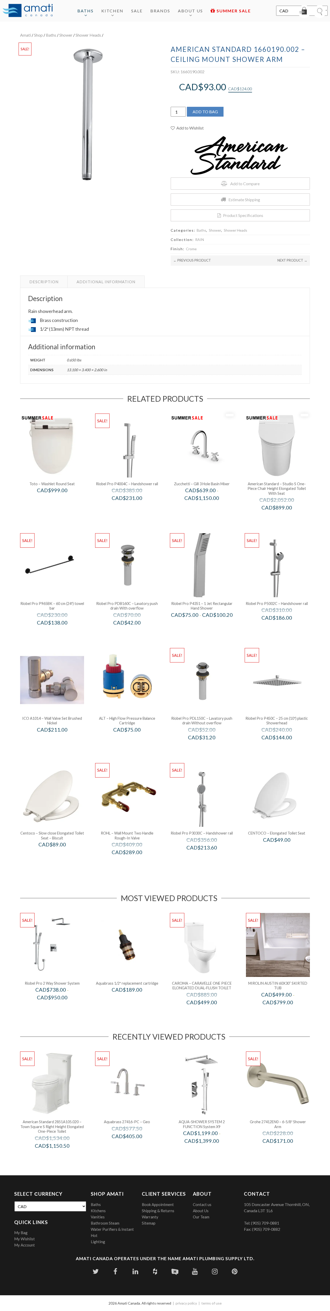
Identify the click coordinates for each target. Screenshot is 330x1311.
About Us (190, 10)
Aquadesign (208, 1151)
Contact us (202, 1204)
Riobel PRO (133, 508)
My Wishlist (24, 1238)
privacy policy (186, 1303)
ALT (134, 740)
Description (44, 281)
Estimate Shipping (244, 199)
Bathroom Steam (105, 1223)
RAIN (199, 239)
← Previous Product (192, 260)
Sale (137, 10)
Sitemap (148, 1223)
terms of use (211, 1303)
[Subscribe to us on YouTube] (195, 1271)
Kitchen (112, 10)
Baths (85, 10)
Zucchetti (208, 508)
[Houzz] (155, 1271)
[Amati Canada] (28, 11)
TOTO (59, 501)
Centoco (59, 855)
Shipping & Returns (158, 1210)
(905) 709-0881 (265, 1222)
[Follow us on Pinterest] (234, 1271)
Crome (191, 249)
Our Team (201, 1217)
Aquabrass (134, 1000)
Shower (65, 35)
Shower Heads (88, 35)
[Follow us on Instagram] (214, 1271)
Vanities (98, 1217)
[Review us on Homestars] (175, 1271)
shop (38, 35)
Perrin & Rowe (134, 863)
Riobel (59, 1008)
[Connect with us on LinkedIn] (135, 1271)
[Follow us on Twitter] (95, 1271)
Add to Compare (245, 183)
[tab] (44, 282)
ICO (59, 740)
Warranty (150, 1217)
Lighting (98, 1241)
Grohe (284, 1151)
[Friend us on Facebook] (115, 1271)
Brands (160, 10)
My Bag (21, 1232)
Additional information (106, 281)
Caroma (209, 1013)
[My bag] (304, 12)
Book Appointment (158, 1204)
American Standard (284, 518)
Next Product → (292, 260)
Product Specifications (243, 215)
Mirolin (284, 1013)
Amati (25, 35)
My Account (24, 1245)
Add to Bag (205, 111)
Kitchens (98, 1210)
